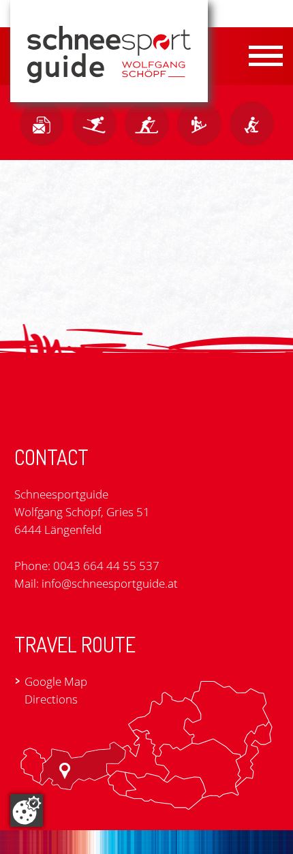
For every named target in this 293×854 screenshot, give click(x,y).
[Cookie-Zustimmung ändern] (26, 810)
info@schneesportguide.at (110, 583)
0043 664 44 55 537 (106, 565)
